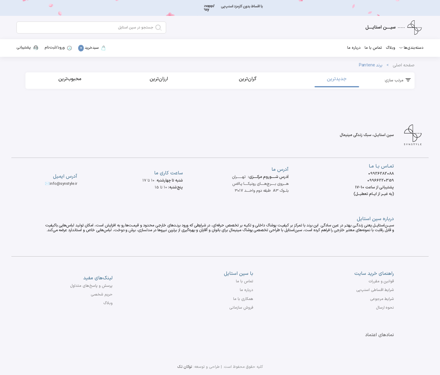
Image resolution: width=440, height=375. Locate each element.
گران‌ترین (248, 79)
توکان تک (184, 367)
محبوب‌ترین (69, 79)
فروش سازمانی (241, 308)
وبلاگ (390, 48)
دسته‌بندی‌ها (414, 48)
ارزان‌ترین (159, 79)
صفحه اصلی (404, 65)
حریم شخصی (102, 295)
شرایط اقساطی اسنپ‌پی (375, 290)
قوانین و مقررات (381, 281)
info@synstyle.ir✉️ (61, 184)
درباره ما (354, 48)
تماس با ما (373, 48)
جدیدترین (337, 79)
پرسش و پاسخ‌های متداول (91, 286)
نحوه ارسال (385, 308)
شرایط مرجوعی (382, 299)
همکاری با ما (243, 299)
